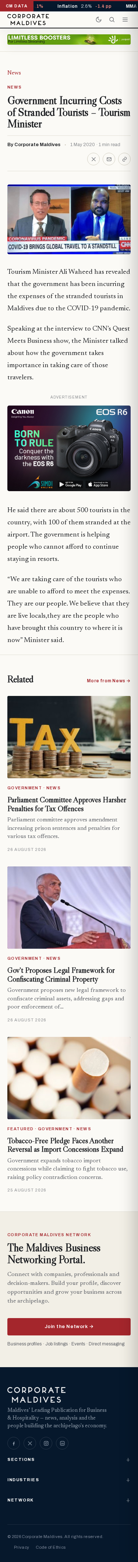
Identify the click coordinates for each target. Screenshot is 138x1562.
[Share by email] (109, 159)
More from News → (109, 680)
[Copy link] (124, 159)
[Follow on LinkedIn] (62, 1443)
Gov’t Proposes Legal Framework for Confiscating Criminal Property (61, 974)
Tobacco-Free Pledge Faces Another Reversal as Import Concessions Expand (65, 1145)
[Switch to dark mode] (98, 19)
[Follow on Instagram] (46, 1443)
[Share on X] (93, 159)
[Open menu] (125, 19)
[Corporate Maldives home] (28, 19)
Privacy (21, 1547)
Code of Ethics (51, 1547)
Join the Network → (69, 1326)
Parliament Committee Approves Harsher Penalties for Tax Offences (66, 804)
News (14, 73)
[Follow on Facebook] (13, 1443)
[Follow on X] (30, 1443)
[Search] (111, 19)
